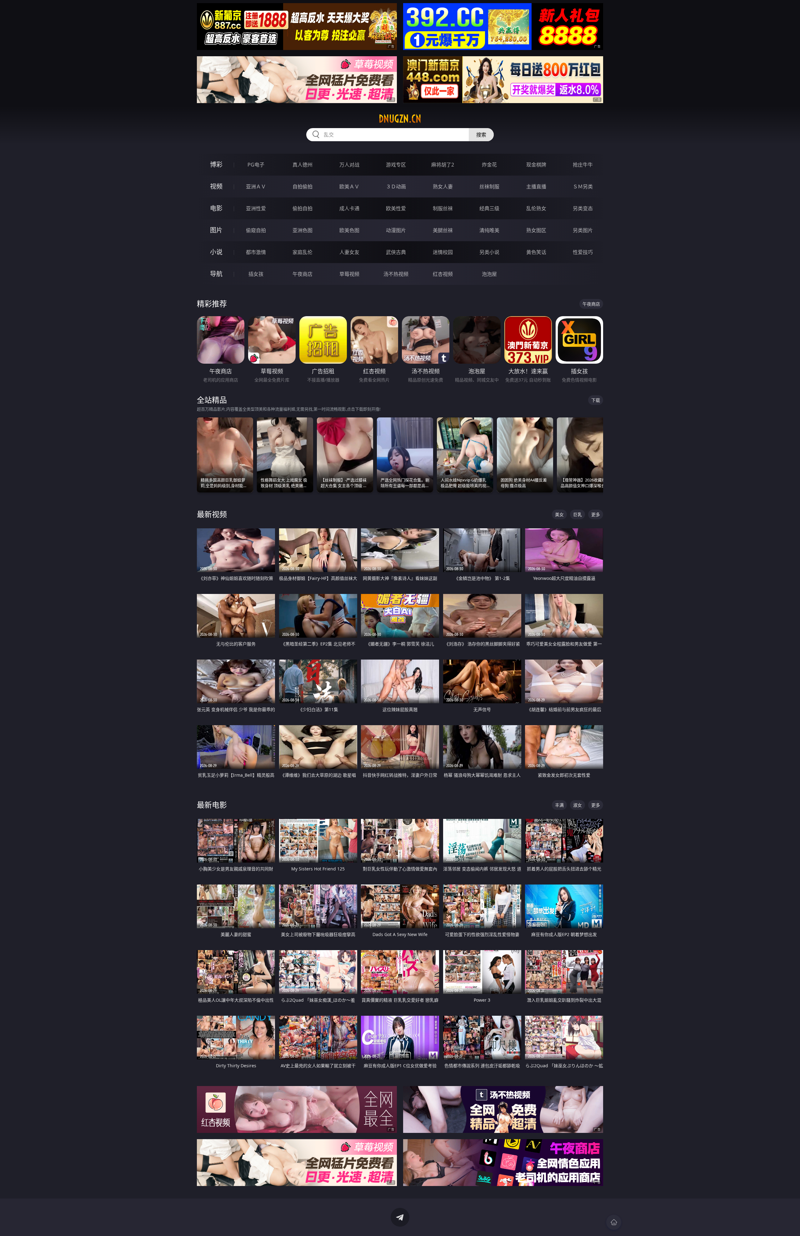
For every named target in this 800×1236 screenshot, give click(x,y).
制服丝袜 (443, 208)
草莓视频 (349, 274)
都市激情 (256, 252)
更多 (595, 514)
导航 (216, 274)
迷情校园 (443, 252)
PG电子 (256, 164)
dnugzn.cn (400, 118)
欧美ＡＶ (349, 186)
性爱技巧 (583, 252)
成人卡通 (349, 208)
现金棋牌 (536, 164)
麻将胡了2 (442, 164)
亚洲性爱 (256, 208)
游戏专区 (396, 164)
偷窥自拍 (256, 230)
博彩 (216, 164)
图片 (216, 230)
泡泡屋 (489, 274)
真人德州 (302, 164)
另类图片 (583, 230)
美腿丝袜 (443, 230)
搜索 (481, 134)
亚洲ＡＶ (256, 186)
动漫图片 (396, 230)
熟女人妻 (443, 186)
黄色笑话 (536, 252)
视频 (216, 186)
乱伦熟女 (536, 208)
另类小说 (489, 252)
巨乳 (577, 514)
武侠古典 (396, 252)
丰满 (559, 805)
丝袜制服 (489, 186)
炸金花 (489, 164)
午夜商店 (302, 274)
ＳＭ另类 (583, 186)
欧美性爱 (396, 208)
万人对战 (349, 164)
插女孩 (255, 274)
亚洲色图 (302, 230)
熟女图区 (536, 230)
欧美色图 (349, 230)
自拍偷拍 (302, 186)
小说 (216, 252)
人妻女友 (349, 252)
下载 (595, 400)
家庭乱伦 (302, 252)
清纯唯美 (489, 230)
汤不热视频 (395, 274)
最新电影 (212, 805)
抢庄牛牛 (583, 164)
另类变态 (583, 208)
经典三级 (489, 208)
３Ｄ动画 (396, 186)
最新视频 (212, 514)
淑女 (577, 805)
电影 (216, 208)
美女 (559, 514)
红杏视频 (443, 274)
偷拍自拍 (302, 208)
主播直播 (536, 186)
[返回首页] (613, 1222)
